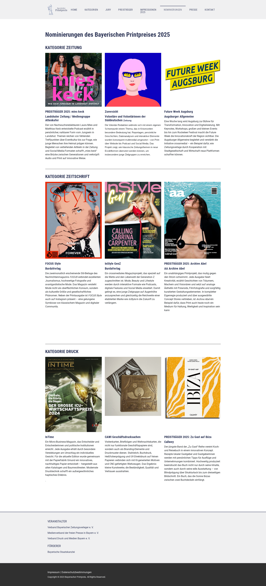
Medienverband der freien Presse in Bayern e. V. (73, 532)
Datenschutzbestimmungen (77, 572)
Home (74, 9)
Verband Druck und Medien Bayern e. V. (69, 538)
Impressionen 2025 (148, 11)
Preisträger (125, 9)
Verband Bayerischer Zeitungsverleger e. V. (70, 527)
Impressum (54, 572)
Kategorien (91, 9)
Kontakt (210, 9)
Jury (108, 9)
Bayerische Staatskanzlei (61, 551)
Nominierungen (173, 9)
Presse (193, 9)
